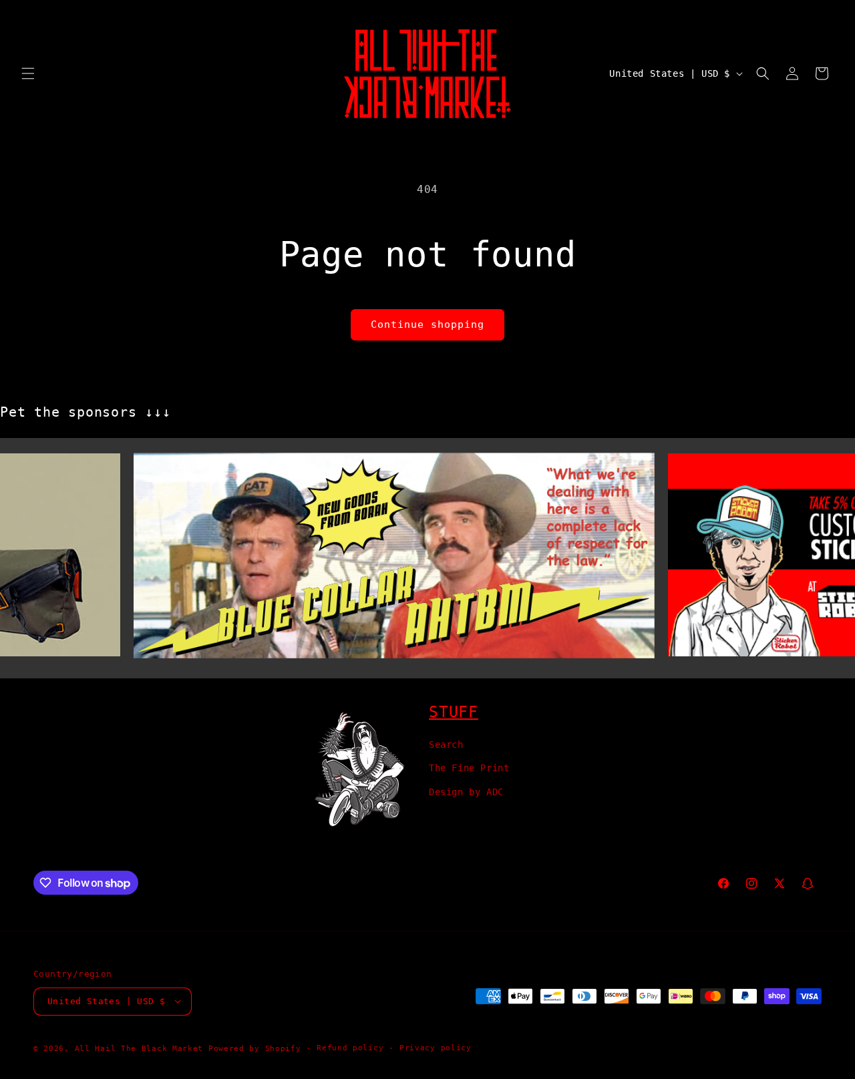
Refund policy (350, 1047)
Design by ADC (466, 791)
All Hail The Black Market (139, 1048)
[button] (28, 73)
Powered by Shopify (254, 1048)
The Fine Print (469, 768)
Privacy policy (435, 1047)
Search (446, 744)
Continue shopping (427, 324)
